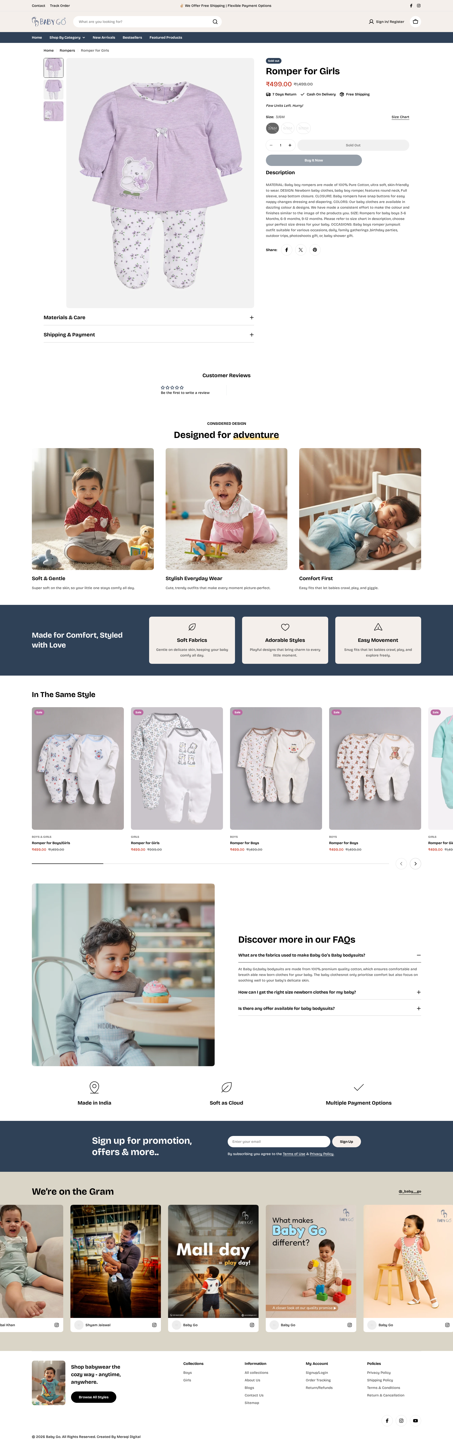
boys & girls (41, 836)
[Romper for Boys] (276, 768)
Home (49, 50)
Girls (135, 836)
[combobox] (147, 21)
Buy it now (314, 160)
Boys (234, 836)
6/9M (288, 130)
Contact (38, 6)
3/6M (273, 130)
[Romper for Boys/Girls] (78, 768)
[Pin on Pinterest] (315, 250)
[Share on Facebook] (286, 250)
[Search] (215, 22)
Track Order (60, 6)
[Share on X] (300, 250)
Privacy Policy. (322, 1154)
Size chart (400, 117)
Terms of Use (294, 1154)
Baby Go (53, 1437)
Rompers (67, 50)
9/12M (304, 130)
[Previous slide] (401, 863)
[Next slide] (415, 863)
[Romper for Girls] (177, 768)
